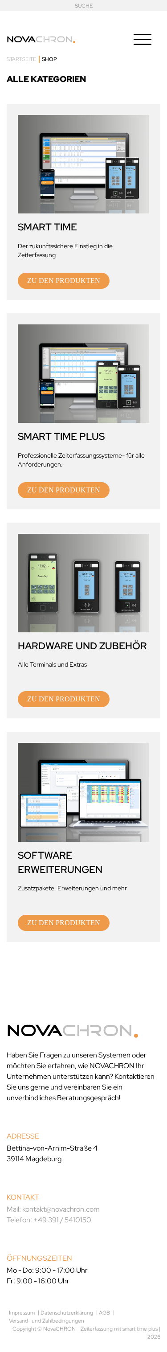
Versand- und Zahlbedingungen (46, 1320)
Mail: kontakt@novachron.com (53, 1209)
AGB (104, 1312)
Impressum (22, 1312)
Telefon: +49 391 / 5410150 (49, 1220)
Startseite (21, 59)
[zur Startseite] (41, 37)
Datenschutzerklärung (67, 1312)
